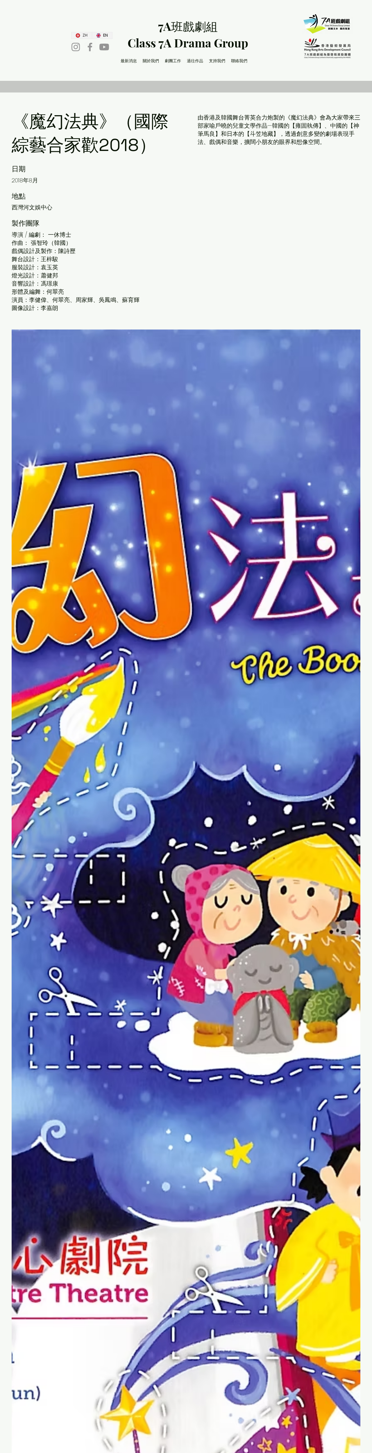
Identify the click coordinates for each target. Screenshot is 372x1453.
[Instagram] (75, 47)
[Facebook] (90, 47)
